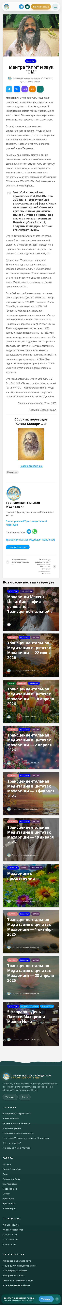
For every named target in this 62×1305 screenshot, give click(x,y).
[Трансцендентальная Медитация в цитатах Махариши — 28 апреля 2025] (31, 977)
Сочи (5, 1174)
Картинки (12, 637)
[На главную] (6, 1076)
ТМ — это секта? (12, 1143)
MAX (25, 89)
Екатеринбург (10, 1184)
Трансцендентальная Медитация (26, 78)
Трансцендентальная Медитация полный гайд (30, 540)
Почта (24, 1097)
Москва (7, 1164)
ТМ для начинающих (29, 1006)
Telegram (46, 1299)
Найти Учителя (41, 7)
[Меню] (55, 7)
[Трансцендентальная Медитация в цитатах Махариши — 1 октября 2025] (31, 931)
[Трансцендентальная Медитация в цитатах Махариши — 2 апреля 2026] (31, 747)
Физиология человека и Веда (18, 1280)
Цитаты (36, 637)
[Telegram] (21, 6)
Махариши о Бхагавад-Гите (17, 1260)
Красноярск (9, 1203)
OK (32, 89)
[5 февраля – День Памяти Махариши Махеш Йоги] (31, 1024)
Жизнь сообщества (13, 1229)
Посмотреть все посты (17, 547)
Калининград (9, 1208)
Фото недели (47, 1006)
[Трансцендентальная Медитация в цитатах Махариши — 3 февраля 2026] (31, 793)
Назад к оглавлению (31, 466)
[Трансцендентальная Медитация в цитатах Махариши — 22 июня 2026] (31, 655)
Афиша (11, 683)
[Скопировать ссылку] (40, 89)
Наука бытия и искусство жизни (19, 1265)
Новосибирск (10, 1188)
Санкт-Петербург (12, 1169)
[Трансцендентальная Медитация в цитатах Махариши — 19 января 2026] (31, 839)
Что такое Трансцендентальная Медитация (26, 1138)
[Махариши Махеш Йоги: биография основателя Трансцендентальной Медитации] (31, 609)
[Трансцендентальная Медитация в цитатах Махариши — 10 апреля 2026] (31, 701)
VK (16, 89)
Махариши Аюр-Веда (14, 1275)
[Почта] (27, 6)
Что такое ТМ (26, 591)
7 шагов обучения (12, 1128)
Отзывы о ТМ (10, 1234)
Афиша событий (11, 1224)
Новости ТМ (9, 1244)
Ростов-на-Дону (11, 1179)
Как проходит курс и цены (16, 1113)
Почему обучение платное (16, 1147)
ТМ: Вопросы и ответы (15, 1270)
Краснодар (8, 1198)
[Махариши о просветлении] (31, 885)
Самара (7, 1193)
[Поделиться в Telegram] (9, 89)
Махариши (30, 61)
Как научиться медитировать (18, 1133)
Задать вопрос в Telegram (16, 1123)
